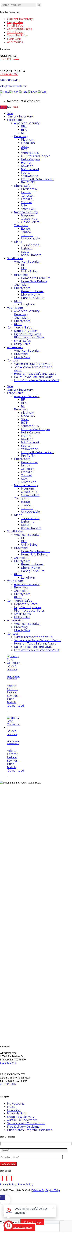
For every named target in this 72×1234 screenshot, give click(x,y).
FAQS (11, 1107)
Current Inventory (20, 19)
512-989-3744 (9, 59)
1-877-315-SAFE (9, 80)
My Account (15, 1103)
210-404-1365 (9, 74)
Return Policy (25, 1184)
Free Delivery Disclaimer (24, 1126)
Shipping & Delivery (20, 1116)
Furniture (14, 38)
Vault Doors (15, 32)
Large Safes (15, 22)
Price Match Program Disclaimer (29, 1130)
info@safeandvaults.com (13, 86)
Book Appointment (13, 1090)
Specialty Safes (17, 35)
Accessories (15, 42)
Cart (3, 107)
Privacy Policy (8, 1184)
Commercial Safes (19, 29)
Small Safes (15, 25)
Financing (14, 1110)
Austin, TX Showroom (22, 1120)
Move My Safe (16, 1113)
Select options (12, 667)
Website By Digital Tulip (46, 1190)
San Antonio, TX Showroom (26, 1123)
